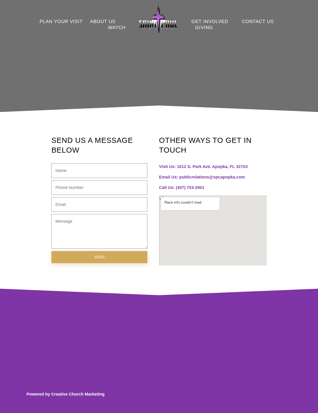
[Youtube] (288, 394)
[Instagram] (275, 394)
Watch (116, 27)
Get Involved (209, 21)
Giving (204, 27)
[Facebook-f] (262, 394)
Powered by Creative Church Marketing (66, 394)
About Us (102, 21)
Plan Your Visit (61, 21)
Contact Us (258, 21)
